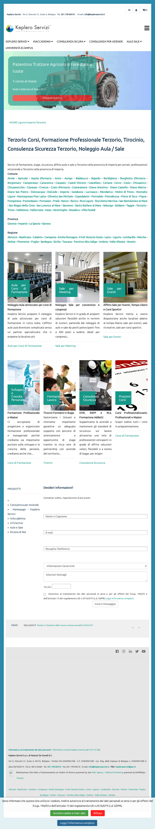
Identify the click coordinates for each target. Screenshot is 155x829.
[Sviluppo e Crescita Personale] (24, 385)
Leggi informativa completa (119, 598)
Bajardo (95, 178)
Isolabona (77, 191)
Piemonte (23, 241)
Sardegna (46, 241)
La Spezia (34, 223)
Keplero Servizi (17, 41)
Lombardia (129, 237)
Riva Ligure (86, 200)
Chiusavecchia (16, 187)
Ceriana (107, 182)
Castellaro (94, 182)
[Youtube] (143, 651)
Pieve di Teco (129, 196)
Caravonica (46, 182)
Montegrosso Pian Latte (31, 196)
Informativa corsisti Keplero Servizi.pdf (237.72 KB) (76, 750)
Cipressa (32, 187)
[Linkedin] (130, 651)
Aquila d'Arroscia (41, 178)
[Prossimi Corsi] (131, 385)
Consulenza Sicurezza (92, 462)
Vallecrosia (36, 209)
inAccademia (42, 41)
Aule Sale (133, 41)
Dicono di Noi (18, 532)
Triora (11, 209)
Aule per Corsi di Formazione (25, 345)
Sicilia (56, 241)
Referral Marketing (114, 772)
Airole (11, 178)
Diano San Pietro (18, 191)
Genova (12, 223)
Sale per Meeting (65, 345)
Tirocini (48, 462)
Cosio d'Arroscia (60, 187)
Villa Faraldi (88, 209)
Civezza (43, 187)
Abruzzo (12, 237)
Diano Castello (119, 187)
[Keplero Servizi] (28, 28)
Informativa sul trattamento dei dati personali (30, 750)
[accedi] (129, 9)
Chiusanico (139, 182)
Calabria (37, 237)
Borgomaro (14, 182)
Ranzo (65, 200)
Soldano (119, 205)
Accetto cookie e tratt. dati (69, 813)
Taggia (130, 205)
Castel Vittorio (77, 182)
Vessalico (74, 209)
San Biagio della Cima (21, 205)
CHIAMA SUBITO (52, 98)
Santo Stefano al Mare (88, 205)
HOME (13, 122)
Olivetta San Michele (60, 196)
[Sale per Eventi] (125, 276)
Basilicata (25, 237)
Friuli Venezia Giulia (91, 237)
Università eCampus (19, 47)
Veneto (131, 241)
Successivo (139, 627)
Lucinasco (91, 191)
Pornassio (45, 200)
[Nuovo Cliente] (136, 9)
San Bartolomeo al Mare (133, 200)
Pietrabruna (112, 196)
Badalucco (82, 178)
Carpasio (61, 182)
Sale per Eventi (112, 336)
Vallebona (22, 209)
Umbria (103, 241)
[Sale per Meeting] (77, 276)
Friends (20, 778)
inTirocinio (16, 522)
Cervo (117, 182)
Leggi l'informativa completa (77, 822)
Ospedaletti (82, 196)
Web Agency (97, 772)
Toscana (67, 241)
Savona (46, 223)
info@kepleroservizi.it (94, 14)
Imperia (31, 122)
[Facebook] (117, 651)
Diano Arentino (98, 187)
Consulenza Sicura (70, 41)
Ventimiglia (60, 209)
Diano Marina (138, 187)
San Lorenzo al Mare (48, 205)
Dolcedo (52, 191)
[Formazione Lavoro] (59, 385)
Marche (141, 237)
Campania (50, 237)
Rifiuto (98, 813)
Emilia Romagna (67, 237)
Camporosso (30, 182)
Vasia (48, 209)
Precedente (133, 627)
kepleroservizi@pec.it (126, 767)
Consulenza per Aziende (106, 41)
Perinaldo (97, 196)
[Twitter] (137, 651)
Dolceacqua (38, 191)
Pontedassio (30, 200)
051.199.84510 (68, 14)
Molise (12, 241)
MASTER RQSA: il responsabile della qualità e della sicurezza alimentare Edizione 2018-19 (78, 625)
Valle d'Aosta (117, 241)
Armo (58, 178)
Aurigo (68, 178)
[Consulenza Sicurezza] (95, 385)
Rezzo (74, 200)
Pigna (142, 196)
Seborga (108, 205)
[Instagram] (124, 651)
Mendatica (106, 191)
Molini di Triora (124, 191)
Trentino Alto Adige (85, 241)
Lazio (108, 237)
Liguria (22, 122)
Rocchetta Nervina (106, 200)
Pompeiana (14, 200)
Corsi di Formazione (19, 462)
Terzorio (41, 122)
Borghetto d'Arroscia (133, 178)
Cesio (127, 182)
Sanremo (68, 205)
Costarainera (79, 187)
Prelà (56, 200)
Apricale (23, 178)
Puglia (35, 241)
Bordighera (110, 178)
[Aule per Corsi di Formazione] (30, 276)
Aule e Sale (16, 527)
